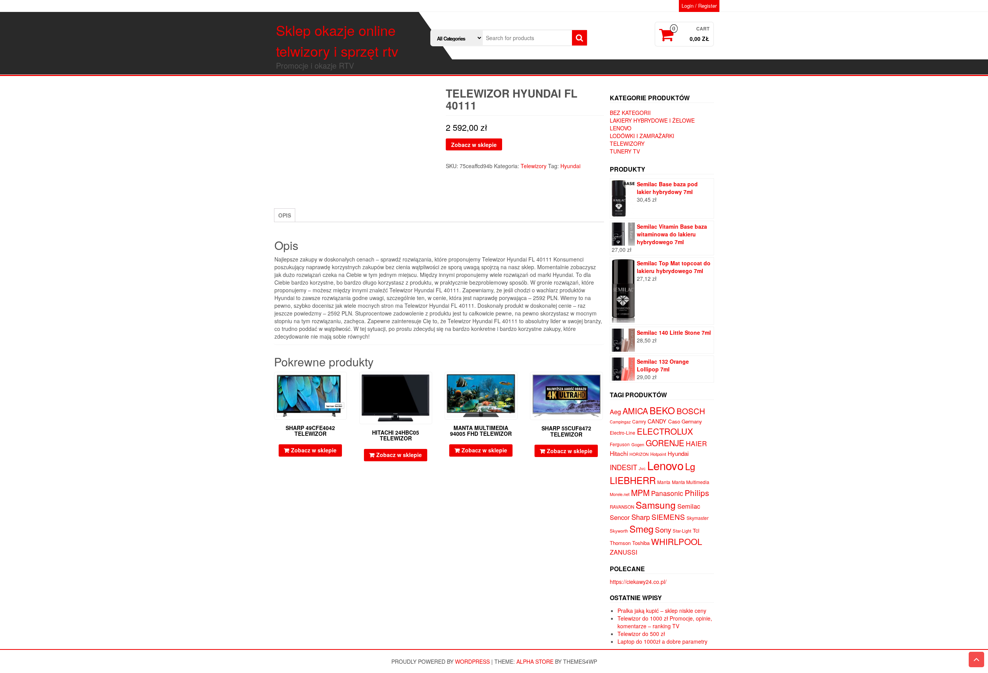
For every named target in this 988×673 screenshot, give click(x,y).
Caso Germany (685, 421)
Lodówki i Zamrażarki (642, 136)
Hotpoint (658, 454)
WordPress (472, 661)
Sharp (640, 517)
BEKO (662, 410)
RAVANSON (622, 507)
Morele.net (619, 494)
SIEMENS (668, 516)
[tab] (284, 215)
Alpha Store (534, 661)
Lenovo (620, 128)
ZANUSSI (624, 552)
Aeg (615, 411)
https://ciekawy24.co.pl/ (638, 581)
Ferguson (620, 444)
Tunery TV (625, 151)
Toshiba (641, 542)
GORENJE (665, 443)
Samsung (656, 504)
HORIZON (639, 454)
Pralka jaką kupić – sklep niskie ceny (662, 610)
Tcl (696, 530)
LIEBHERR (633, 480)
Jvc (642, 468)
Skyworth (619, 531)
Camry (639, 421)
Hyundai (570, 166)
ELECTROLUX (665, 431)
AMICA (635, 411)
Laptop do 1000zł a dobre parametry (662, 641)
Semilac (688, 506)
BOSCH (691, 411)
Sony (663, 529)
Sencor (620, 517)
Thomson (620, 542)
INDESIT (623, 467)
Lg (690, 466)
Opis (284, 215)
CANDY (657, 421)
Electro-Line (622, 432)
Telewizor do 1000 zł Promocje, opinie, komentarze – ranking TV (665, 622)
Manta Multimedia (690, 482)
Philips (697, 492)
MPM (640, 492)
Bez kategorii (630, 112)
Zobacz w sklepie (474, 144)
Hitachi (619, 453)
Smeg (641, 528)
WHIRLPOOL (676, 541)
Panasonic (667, 493)
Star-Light (682, 531)
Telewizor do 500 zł (641, 634)
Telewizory (533, 166)
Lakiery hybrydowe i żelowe (652, 120)
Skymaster (698, 518)
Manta (663, 482)
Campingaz (620, 422)
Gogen (637, 444)
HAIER (696, 443)
